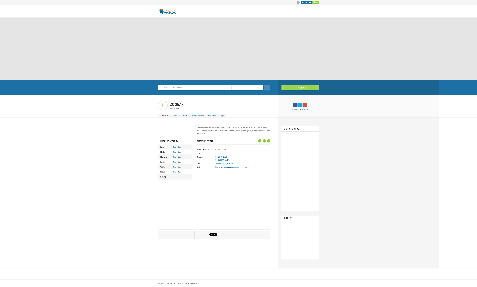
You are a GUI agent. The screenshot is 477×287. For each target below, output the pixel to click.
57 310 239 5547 (222, 160)
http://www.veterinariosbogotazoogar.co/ (231, 167)
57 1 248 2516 (221, 157)
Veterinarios (212, 116)
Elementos (184, 116)
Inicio (175, 116)
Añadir (315, 2)
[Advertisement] (300, 171)
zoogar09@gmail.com (224, 163)
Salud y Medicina (198, 116)
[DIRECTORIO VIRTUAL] (167, 11)
